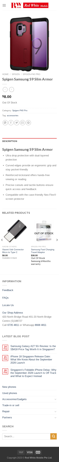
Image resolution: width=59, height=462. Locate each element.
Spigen (16, 74)
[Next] (56, 246)
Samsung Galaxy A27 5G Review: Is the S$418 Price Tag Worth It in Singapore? (33, 348)
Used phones (9, 393)
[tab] (29, 141)
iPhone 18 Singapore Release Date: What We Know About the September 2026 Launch (31, 359)
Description (9, 141)
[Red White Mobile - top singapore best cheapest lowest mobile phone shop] (29, 5)
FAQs (5, 297)
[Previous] (2, 246)
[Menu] (4, 5)
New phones (9, 386)
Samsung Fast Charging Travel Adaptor (42, 251)
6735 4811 (13, 325)
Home (5, 74)
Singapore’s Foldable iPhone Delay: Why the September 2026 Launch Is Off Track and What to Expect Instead (33, 373)
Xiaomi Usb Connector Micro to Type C (13, 251)
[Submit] (53, 436)
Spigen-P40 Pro (31, 74)
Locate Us (8, 305)
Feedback (7, 290)
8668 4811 (40, 325)
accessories (12, 115)
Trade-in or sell (10, 405)
